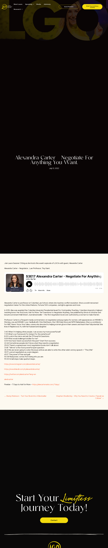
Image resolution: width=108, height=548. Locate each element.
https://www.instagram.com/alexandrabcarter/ (22, 364)
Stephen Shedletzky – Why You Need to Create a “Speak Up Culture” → (80, 397)
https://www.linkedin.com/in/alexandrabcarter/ (22, 369)
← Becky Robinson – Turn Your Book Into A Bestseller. (25, 396)
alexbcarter (8, 379)
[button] (33, 4)
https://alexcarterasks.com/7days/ (46, 384)
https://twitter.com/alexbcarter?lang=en (20, 374)
